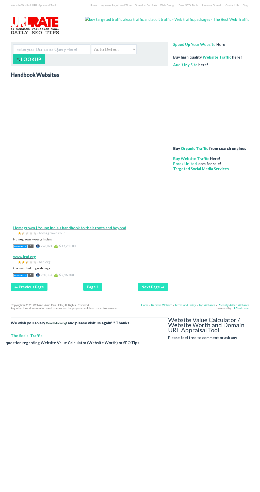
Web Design (167, 5)
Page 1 (93, 287)
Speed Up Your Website (194, 44)
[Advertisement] (89, 189)
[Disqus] (127, 422)
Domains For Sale (146, 5)
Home (93, 5)
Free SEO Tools (188, 5)
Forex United (185, 163)
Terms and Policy (185, 305)
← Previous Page (29, 287)
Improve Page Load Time (116, 5)
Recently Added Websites (233, 305)
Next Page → (153, 287)
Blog (245, 5)
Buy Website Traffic (191, 158)
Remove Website (161, 305)
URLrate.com (241, 308)
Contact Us (232, 5)
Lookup (30, 59)
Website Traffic (217, 57)
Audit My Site (185, 64)
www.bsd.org (24, 256)
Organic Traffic (194, 148)
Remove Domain (212, 5)
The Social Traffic (26, 335)
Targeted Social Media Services (201, 168)
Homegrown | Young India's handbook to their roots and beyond (69, 227)
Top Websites (207, 305)
